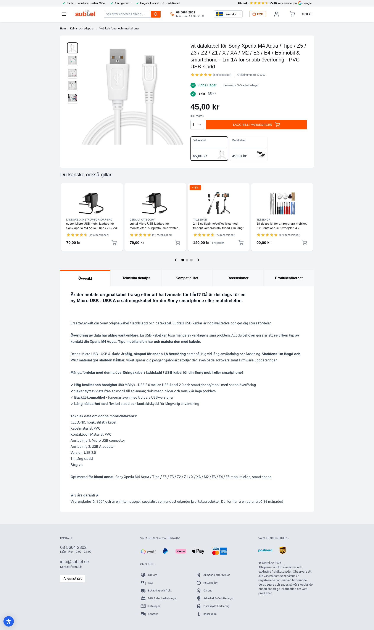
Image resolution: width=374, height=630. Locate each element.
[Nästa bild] (198, 260)
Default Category (142, 219)
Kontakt (153, 613)
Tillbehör (200, 219)
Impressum (210, 613)
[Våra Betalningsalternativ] (148, 551)
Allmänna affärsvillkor (216, 575)
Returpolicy (210, 582)
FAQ (150, 582)
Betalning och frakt (160, 590)
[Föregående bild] (176, 260)
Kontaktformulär (71, 567)
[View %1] (72, 47)
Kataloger (154, 606)
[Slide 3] (191, 260)
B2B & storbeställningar (162, 598)
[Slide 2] (187, 260)
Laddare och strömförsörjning (89, 219)
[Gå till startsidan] (85, 13)
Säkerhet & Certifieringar (218, 598)
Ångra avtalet (73, 578)
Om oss (152, 575)
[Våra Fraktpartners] (265, 550)
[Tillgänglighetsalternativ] (8, 621)
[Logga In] (276, 14)
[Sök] (156, 14)
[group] (201, 75)
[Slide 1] (183, 260)
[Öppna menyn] (65, 14)
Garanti (208, 590)
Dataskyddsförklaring (216, 606)
